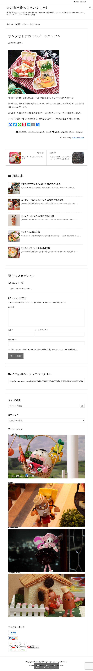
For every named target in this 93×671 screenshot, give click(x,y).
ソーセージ (40, 132)
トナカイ (79, 132)
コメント (11, 307)
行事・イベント (22, 24)
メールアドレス (41, 330)
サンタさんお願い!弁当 (30, 232)
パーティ (31, 132)
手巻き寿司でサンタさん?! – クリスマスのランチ (41, 184)
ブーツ (71, 132)
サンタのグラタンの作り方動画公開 (35, 248)
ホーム (10, 24)
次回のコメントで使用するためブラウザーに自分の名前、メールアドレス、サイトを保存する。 (44, 349)
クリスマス (36, 24)
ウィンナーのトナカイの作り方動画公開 (37, 216)
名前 (10, 330)
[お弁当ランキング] (33, 646)
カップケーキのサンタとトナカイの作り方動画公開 (42, 200)
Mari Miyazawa (78, 137)
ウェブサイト (13, 340)
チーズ (48, 132)
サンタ (57, 132)
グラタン (64, 132)
